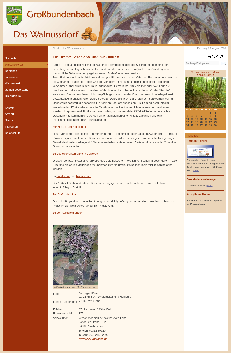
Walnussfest (12, 83)
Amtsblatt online (197, 140)
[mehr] (196, 170)
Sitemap (10, 120)
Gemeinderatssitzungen (202, 179)
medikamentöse (62, 119)
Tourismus (11, 77)
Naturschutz (83, 176)
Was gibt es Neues (198, 194)
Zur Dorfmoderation (65, 194)
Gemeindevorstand (16, 89)
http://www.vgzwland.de (93, 339)
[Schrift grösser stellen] (210, 57)
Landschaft (63, 176)
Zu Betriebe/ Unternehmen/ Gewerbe (75, 153)
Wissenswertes (14, 64)
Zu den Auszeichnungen (68, 212)
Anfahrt (9, 114)
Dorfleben (11, 71)
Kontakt (9, 108)
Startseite (10, 58)
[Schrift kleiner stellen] (217, 57)
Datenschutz (12, 133)
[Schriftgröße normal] (213, 57)
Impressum (11, 126)
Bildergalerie (13, 96)
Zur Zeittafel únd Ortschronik (70, 126)
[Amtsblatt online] (200, 157)
